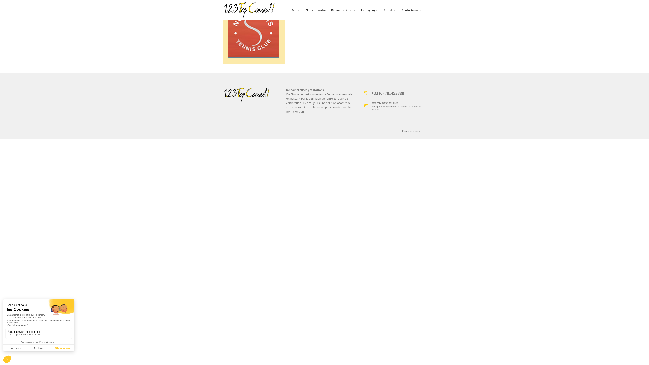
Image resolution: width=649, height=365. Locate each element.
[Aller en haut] (644, 360)
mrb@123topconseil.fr (384, 102)
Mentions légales (411, 131)
